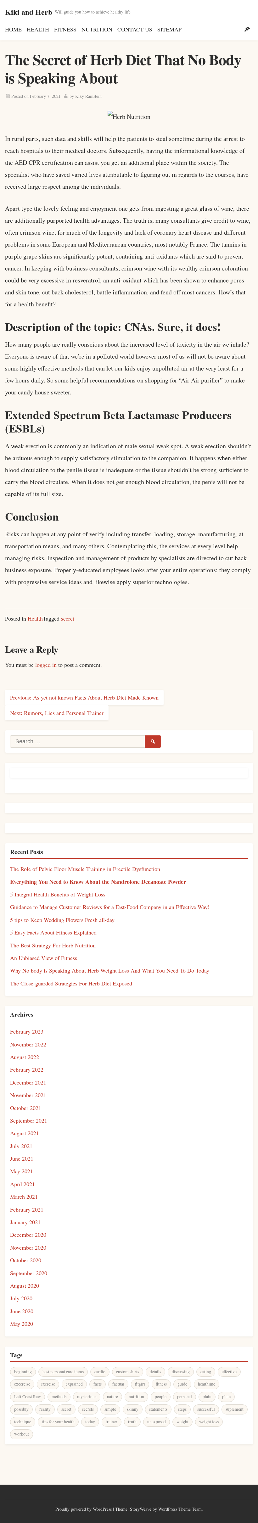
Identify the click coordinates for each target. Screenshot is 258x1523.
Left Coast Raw (27, 1396)
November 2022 (28, 1044)
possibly (21, 1409)
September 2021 (28, 1120)
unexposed (156, 1422)
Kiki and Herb (28, 11)
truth (132, 1422)
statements (158, 1409)
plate (226, 1396)
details (155, 1372)
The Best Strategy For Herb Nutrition (53, 945)
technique (22, 1422)
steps (182, 1409)
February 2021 (26, 1209)
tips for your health (58, 1422)
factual (118, 1384)
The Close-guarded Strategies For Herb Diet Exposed (71, 983)
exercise (48, 1384)
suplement (235, 1409)
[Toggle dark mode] (247, 29)
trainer (111, 1422)
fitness (161, 1384)
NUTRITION (96, 29)
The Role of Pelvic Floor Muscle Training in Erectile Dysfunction (85, 869)
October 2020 (25, 1260)
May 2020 (21, 1323)
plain (207, 1396)
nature (112, 1396)
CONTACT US (134, 29)
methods (59, 1396)
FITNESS (65, 29)
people (160, 1396)
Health (35, 618)
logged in (46, 664)
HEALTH (38, 29)
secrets (88, 1409)
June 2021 (21, 1158)
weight (182, 1422)
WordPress (102, 1509)
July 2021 (21, 1146)
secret (67, 618)
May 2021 (21, 1171)
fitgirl (140, 1384)
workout (21, 1434)
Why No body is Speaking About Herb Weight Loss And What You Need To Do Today (109, 970)
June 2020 (21, 1311)
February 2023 (26, 1031)
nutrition (136, 1396)
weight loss (209, 1422)
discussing (181, 1372)
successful (206, 1409)
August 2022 (24, 1057)
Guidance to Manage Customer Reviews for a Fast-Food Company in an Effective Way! (110, 907)
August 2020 (24, 1285)
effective (229, 1372)
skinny (132, 1409)
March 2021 (24, 1196)
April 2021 (22, 1184)
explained (74, 1384)
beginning (23, 1372)
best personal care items (63, 1372)
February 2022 (26, 1069)
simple (110, 1409)
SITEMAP (169, 29)
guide (182, 1384)
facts (97, 1384)
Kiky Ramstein (88, 96)
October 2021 (25, 1108)
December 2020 (28, 1234)
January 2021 (25, 1222)
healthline (206, 1384)
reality (45, 1409)
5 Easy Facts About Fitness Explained (53, 932)
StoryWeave (140, 1509)
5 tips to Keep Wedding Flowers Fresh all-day (62, 919)
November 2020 (28, 1247)
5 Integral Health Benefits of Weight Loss (57, 894)
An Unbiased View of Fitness (43, 958)
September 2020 (28, 1273)
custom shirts (127, 1372)
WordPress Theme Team (180, 1509)
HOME (13, 29)
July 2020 (21, 1298)
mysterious (86, 1396)
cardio (99, 1372)
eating (205, 1372)
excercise (22, 1384)
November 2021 (28, 1095)
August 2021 (24, 1133)
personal (184, 1396)
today (90, 1422)
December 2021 (28, 1082)
